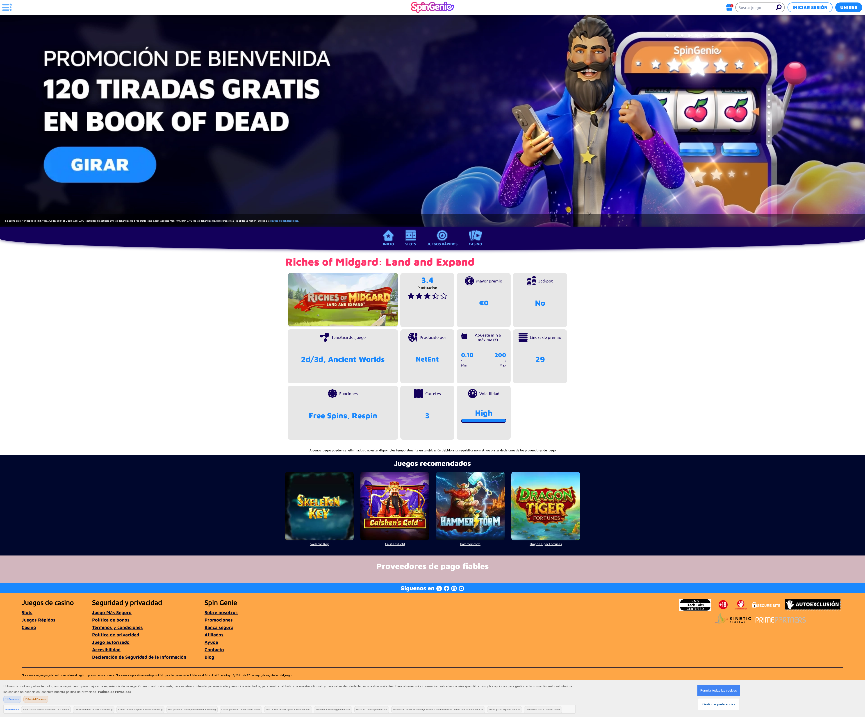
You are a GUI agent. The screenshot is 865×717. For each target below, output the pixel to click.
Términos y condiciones (117, 627)
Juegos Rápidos (442, 244)
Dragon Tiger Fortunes (546, 544)
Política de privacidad (115, 634)
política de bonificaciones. (284, 220)
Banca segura (219, 627)
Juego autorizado (111, 642)
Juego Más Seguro (112, 612)
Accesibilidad (106, 649)
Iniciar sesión (810, 7)
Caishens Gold (395, 544)
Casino (475, 244)
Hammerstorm (470, 544)
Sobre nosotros (221, 612)
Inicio (388, 244)
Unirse (848, 7)
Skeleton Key (319, 544)
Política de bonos (111, 619)
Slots (410, 244)
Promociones (219, 619)
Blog (209, 657)
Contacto (214, 649)
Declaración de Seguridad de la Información (139, 657)
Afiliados (214, 634)
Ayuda (211, 642)
